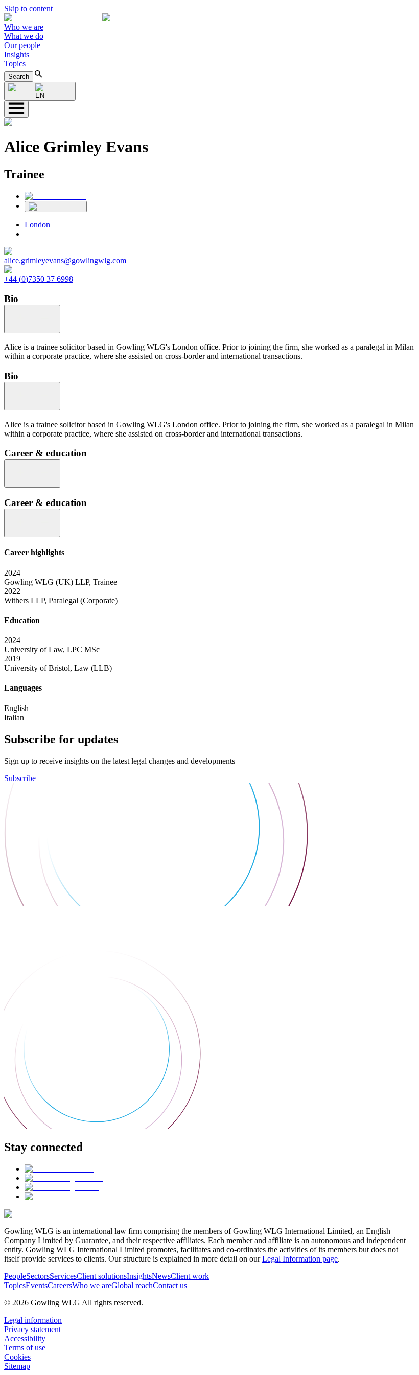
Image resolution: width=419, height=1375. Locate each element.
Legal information (33, 1320)
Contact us (170, 1285)
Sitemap (17, 1366)
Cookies (17, 1357)
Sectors (38, 1276)
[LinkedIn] (55, 196)
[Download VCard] (56, 206)
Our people (22, 45)
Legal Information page (300, 1258)
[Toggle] (32, 319)
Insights (16, 54)
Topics (15, 63)
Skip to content (28, 8)
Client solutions (102, 1276)
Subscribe (20, 778)
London (37, 224)
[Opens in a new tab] (59, 1168)
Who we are (23, 26)
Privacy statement (32, 1329)
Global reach (132, 1285)
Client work (190, 1276)
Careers (60, 1285)
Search (18, 76)
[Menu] (16, 109)
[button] (102, 17)
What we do (23, 36)
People (15, 1276)
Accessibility (24, 1338)
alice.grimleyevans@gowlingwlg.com (65, 260)
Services (63, 1276)
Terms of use (24, 1347)
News (161, 1276)
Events (37, 1285)
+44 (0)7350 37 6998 (38, 278)
